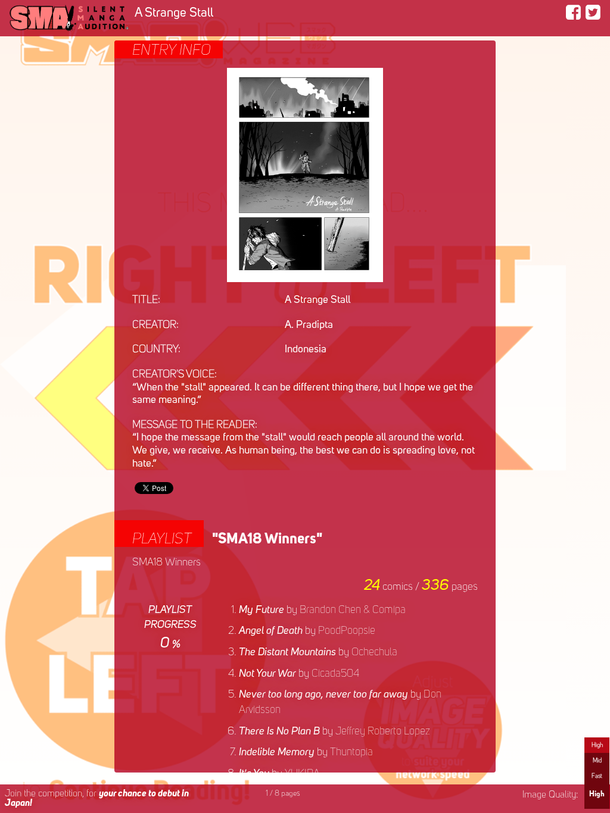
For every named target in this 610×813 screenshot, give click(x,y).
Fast (597, 776)
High (597, 745)
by (322, 610)
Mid (597, 761)
